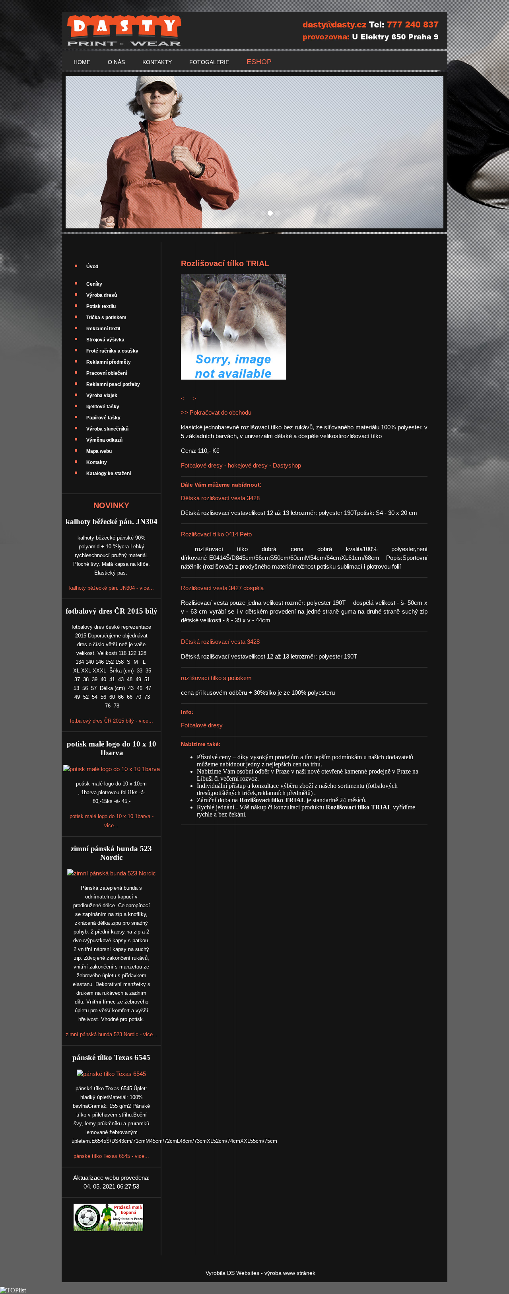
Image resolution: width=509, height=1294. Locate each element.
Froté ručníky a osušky (112, 351)
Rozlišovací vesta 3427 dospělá (222, 588)
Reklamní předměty (108, 362)
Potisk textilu (101, 306)
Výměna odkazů (104, 440)
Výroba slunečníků (107, 429)
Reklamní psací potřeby (113, 384)
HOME (82, 62)
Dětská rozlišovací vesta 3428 (220, 498)
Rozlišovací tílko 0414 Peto (216, 534)
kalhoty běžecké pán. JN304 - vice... (111, 588)
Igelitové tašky (102, 406)
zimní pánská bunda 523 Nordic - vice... (111, 1034)
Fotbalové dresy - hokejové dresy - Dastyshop (241, 465)
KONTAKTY (157, 62)
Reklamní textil (103, 328)
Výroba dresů (101, 295)
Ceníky (94, 284)
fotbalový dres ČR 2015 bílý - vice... (111, 721)
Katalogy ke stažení (108, 473)
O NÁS (116, 62)
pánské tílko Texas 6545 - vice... (111, 1156)
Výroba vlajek (101, 395)
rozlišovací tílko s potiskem (216, 677)
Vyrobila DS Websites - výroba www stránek (260, 1273)
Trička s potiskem (106, 317)
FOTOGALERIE (209, 62)
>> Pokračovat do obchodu (216, 412)
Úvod (92, 266)
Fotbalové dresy (202, 725)
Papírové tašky (103, 418)
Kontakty (96, 462)
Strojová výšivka (105, 340)
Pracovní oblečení (106, 373)
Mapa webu (99, 451)
